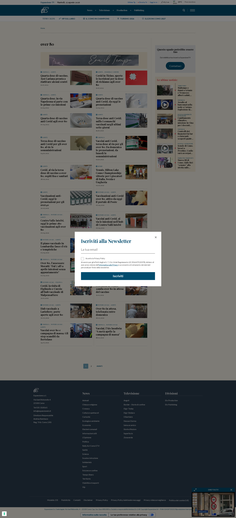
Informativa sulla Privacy (108, 265)
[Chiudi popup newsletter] (156, 237)
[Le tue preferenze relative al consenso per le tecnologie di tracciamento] (4, 513)
